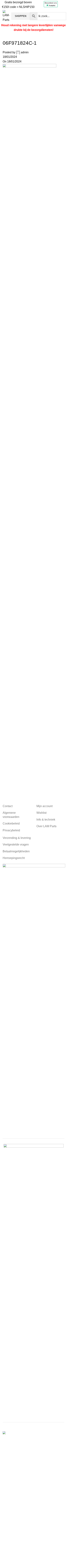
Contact (8, 806)
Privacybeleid (11, 830)
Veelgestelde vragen (16, 844)
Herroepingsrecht (14, 857)
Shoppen (20, 16)
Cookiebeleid (11, 823)
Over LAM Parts (46, 826)
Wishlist (41, 812)
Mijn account (44, 806)
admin (25, 52)
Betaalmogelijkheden (16, 851)
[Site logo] (6, 15)
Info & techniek (45, 819)
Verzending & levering (17, 837)
